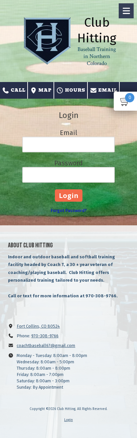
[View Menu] (126, 10)
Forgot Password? (69, 210)
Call (17, 90)
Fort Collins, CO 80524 (38, 326)
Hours (74, 90)
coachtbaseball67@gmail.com (46, 345)
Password (68, 163)
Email (107, 90)
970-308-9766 (45, 335)
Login (68, 420)
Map (44, 90)
